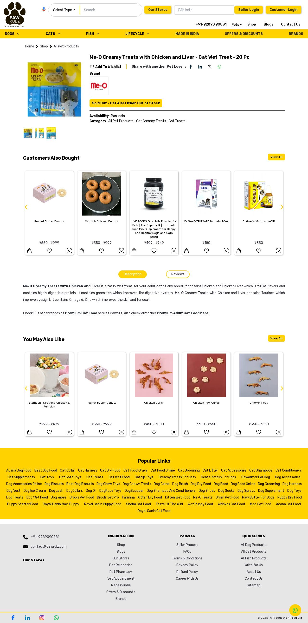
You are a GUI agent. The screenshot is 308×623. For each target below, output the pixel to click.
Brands (121, 599)
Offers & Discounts (120, 592)
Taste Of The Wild (169, 504)
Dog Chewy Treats (137, 484)
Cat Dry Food (110, 470)
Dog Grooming (269, 484)
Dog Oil (91, 491)
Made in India (121, 585)
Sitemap (253, 585)
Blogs (268, 24)
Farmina (128, 497)
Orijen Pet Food (227, 497)
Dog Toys (294, 491)
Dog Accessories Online (24, 484)
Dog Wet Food (37, 497)
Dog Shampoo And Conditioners (171, 491)
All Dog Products (253, 545)
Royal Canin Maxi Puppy (61, 504)
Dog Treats (14, 497)
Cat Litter (210, 470)
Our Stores (157, 10)
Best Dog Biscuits (80, 484)
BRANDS (296, 34)
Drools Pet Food (82, 497)
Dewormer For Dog (255, 477)
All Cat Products (253, 552)
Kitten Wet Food (177, 497)
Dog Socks (226, 491)
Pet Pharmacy (120, 572)
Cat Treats (177, 121)
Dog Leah (56, 491)
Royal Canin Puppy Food (102, 504)
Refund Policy (187, 572)
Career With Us (187, 579)
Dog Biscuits (54, 484)
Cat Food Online (163, 470)
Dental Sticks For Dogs (218, 477)
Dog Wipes (58, 497)
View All (276, 157)
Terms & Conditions (187, 558)
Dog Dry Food (201, 484)
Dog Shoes (207, 491)
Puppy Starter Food (22, 504)
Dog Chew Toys (108, 484)
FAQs (187, 552)
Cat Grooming (189, 470)
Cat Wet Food (119, 477)
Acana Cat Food (288, 504)
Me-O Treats (202, 497)
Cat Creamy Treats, (151, 121)
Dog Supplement (271, 491)
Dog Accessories (288, 477)
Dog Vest (13, 491)
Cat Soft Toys (70, 477)
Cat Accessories (233, 470)
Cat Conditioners (289, 470)
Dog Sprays (246, 491)
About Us (254, 572)
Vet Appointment (121, 579)
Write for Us (253, 565)
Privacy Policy (187, 565)
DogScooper (134, 491)
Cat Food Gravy (135, 470)
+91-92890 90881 (211, 24)
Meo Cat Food (260, 504)
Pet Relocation (121, 565)
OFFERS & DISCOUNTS (244, 34)
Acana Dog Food (18, 470)
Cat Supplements (21, 477)
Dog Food (221, 484)
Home (29, 46)
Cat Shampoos (260, 470)
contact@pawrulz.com (49, 546)
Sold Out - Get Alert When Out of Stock (126, 103)
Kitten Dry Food (150, 497)
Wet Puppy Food (200, 504)
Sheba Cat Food (138, 504)
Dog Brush (180, 484)
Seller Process (187, 545)
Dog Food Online (243, 484)
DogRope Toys (110, 491)
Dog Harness (292, 484)
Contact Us (290, 24)
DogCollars (74, 491)
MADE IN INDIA (187, 34)
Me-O (179, 293)
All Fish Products (254, 558)
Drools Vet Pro (108, 497)
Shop (251, 24)
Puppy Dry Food (289, 497)
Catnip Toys (144, 477)
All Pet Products (66, 46)
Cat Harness (87, 470)
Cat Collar (67, 470)
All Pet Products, (121, 121)
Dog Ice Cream (35, 491)
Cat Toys (47, 477)
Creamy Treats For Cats (177, 477)
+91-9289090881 (45, 537)
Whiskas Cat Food (231, 504)
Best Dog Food (45, 470)
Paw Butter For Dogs (258, 497)
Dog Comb (162, 484)
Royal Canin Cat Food (154, 511)
